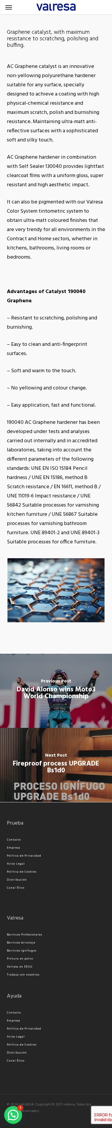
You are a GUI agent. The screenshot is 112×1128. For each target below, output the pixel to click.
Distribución (17, 879)
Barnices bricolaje (21, 942)
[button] (8, 7)
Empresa (13, 847)
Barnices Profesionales (24, 934)
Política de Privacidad (24, 855)
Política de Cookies (21, 871)
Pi (8, 958)
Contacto (14, 839)
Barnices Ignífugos (21, 950)
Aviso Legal (16, 863)
